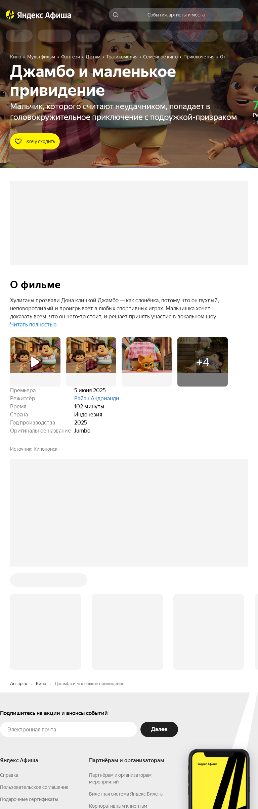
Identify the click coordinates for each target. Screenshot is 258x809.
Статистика (100, 789)
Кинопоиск (45, 449)
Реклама (130, 789)
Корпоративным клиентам (118, 704)
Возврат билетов (19, 709)
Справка (9, 673)
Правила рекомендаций (26, 733)
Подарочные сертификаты (29, 697)
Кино (41, 581)
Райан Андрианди (96, 398)
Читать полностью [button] (33, 324)
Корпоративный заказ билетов (123, 716)
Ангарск (18, 581)
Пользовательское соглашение (34, 685)
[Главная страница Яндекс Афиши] (10, 14)
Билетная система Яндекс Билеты (126, 692)
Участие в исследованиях (28, 721)
